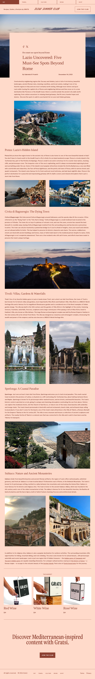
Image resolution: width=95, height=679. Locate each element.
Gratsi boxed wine (70, 563)
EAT (4, 2)
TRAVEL (24, 2)
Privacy (88, 673)
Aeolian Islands (48, 563)
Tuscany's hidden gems (12, 561)
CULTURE (44, 2)
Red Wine (10, 608)
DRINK (62, 2)
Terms (82, 673)
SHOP (80, 2)
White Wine (41, 608)
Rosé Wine (70, 608)
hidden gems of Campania (73, 558)
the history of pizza (78, 561)
